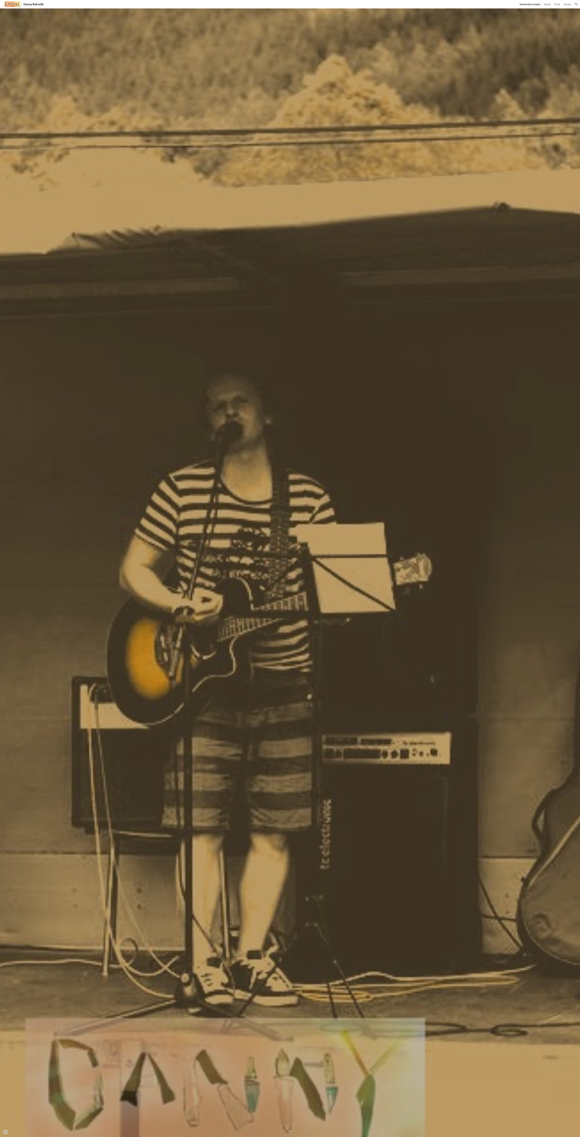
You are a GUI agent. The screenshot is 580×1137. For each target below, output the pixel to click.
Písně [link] (557, 4)
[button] (576, 4)
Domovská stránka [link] (530, 4)
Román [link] (567, 4)
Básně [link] (547, 4)
